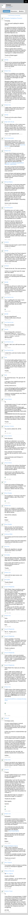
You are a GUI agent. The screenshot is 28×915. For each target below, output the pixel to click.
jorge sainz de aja (9, 121)
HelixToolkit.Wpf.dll (14, 831)
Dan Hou (7, 546)
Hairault (7, 718)
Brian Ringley (8, 493)
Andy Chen (8, 759)
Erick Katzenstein (9, 138)
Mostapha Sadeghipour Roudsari (13, 18)
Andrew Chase (9, 891)
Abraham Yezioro (9, 426)
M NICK (7, 242)
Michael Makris (9, 182)
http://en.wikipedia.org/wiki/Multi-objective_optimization (14, 163)
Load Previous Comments (14, 15)
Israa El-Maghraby (9, 586)
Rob (6, 357)
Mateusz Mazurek (9, 871)
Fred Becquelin (9, 207)
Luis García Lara (9, 297)
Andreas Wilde (8, 534)
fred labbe (7, 555)
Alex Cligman (8, 862)
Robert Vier (8, 71)
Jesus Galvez (8, 399)
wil (5, 482)
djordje (6, 59)
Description (8, 7)
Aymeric (7, 769)
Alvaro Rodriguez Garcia (11, 845)
